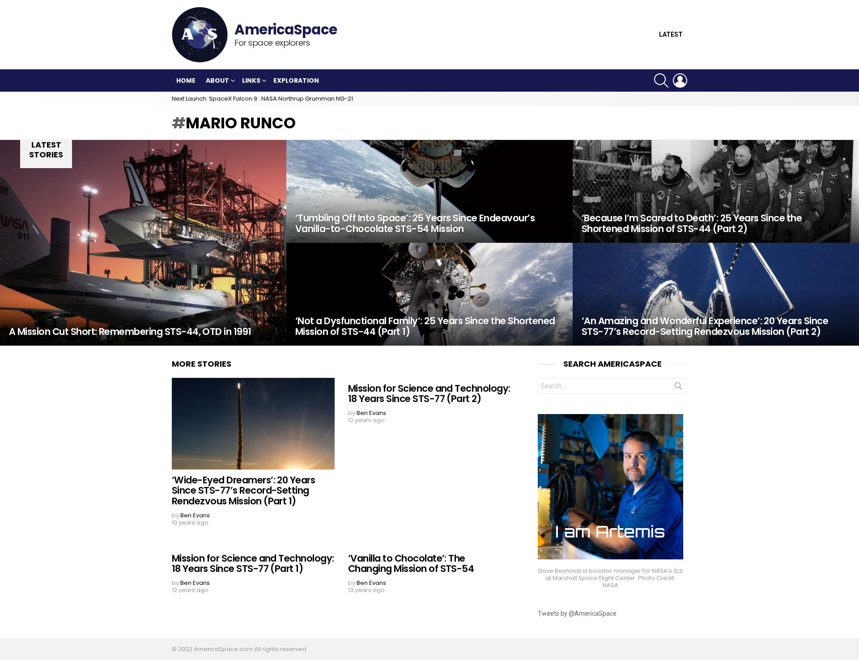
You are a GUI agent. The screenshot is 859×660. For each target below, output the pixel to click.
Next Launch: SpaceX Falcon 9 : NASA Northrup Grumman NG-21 (262, 98)
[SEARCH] (661, 80)
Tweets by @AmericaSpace (577, 613)
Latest (671, 34)
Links (251, 80)
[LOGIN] (680, 80)
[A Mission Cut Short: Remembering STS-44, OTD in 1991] (143, 243)
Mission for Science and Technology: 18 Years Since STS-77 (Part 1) (253, 563)
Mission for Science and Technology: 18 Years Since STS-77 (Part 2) (429, 394)
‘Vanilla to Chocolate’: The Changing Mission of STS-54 (411, 563)
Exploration (296, 80)
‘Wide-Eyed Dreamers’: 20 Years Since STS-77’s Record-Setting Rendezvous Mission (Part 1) (243, 491)
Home (186, 80)
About (217, 80)
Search (678, 388)
